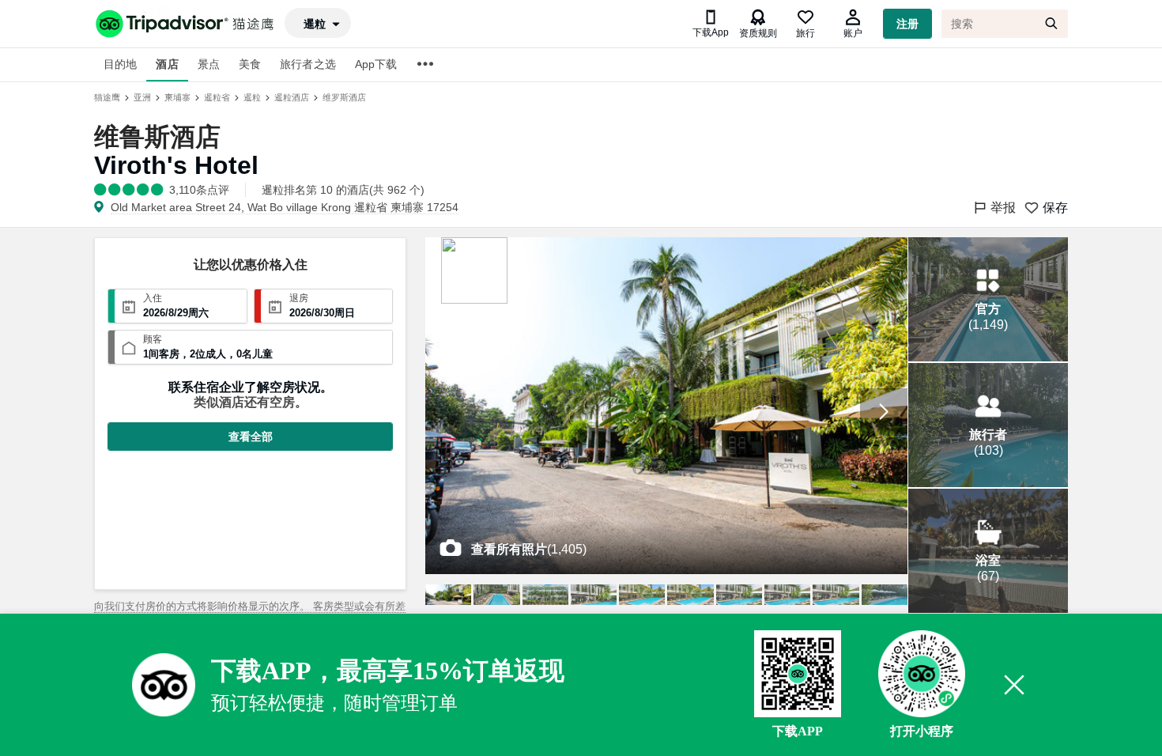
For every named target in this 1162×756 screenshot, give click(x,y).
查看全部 (250, 436)
